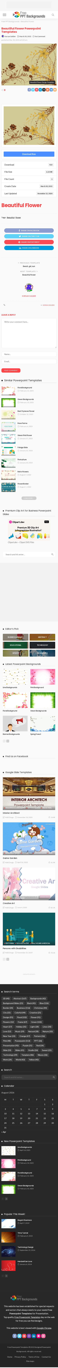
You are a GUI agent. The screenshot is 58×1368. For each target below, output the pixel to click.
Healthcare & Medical (40, 943)
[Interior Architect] (29, 793)
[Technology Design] (8, 1251)
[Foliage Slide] (8, 451)
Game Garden (10, 858)
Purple (27, 1045)
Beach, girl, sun (29, 266)
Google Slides (34, 808)
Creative (35, 1012)
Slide (7, 1050)
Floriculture (22, 459)
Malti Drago (9, 817)
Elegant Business (25, 1220)
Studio (33, 1050)
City (7, 1012)
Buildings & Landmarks (15, 808)
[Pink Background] (42, 677)
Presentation (11, 1045)
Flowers (8, 1022)
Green (36, 1022)
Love (7, 1031)
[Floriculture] (8, 463)
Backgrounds (38, 998)
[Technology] (42, 645)
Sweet (47, 1050)
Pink (7, 1041)
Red (40, 1045)
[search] (53, 15)
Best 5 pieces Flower (26, 411)
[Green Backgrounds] (8, 402)
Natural (33, 1031)
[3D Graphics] (42, 653)
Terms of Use (33, 1357)
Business (23, 1008)
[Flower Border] (8, 487)
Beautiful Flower (28, 275)
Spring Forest (35, 734)
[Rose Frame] (8, 426)
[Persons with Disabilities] (29, 929)
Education (27, 853)
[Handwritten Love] (8, 1265)
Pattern (39, 1036)
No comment (40, 36)
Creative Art (9, 903)
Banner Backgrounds (11, 734)
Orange (24, 1036)
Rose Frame (22, 423)
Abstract (20, 998)
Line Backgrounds (10, 687)
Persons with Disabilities (14, 948)
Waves (42, 1055)
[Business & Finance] (15, 637)
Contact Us (46, 1357)
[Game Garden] (29, 838)
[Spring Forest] (42, 723)
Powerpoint (22, 1041)
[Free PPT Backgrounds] (24, 1298)
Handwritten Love (25, 1261)
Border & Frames (13, 853)
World (20, 1059)
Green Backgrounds (26, 399)
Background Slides (13, 1003)
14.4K (53, 817)
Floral (22, 1017)
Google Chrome (44, 1328)
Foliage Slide (23, 447)
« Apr (3, 1132)
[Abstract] (42, 637)
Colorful (20, 1012)
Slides (19, 1050)
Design (8, 1017)
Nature (48, 1031)
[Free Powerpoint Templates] (29, 14)
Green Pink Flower (25, 435)
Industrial (47, 808)
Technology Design (26, 1247)
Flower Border (23, 484)
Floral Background (25, 387)
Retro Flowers (23, 471)
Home (9, 1357)
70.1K (53, 953)
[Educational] (15, 645)
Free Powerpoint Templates (27, 1317)
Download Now (29, 154)
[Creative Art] (29, 884)
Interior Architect (11, 813)
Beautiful (10, 217)
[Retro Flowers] (8, 475)
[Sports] (15, 653)
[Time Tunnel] (8, 1237)
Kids (50, 853)
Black (31, 1003)
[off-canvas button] (4, 15)
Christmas (40, 1008)
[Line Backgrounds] (15, 677)
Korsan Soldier (10, 36)
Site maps (30, 1361)
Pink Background (37, 687)
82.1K (53, 908)
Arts (8, 898)
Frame (22, 1022)
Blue (44, 1003)
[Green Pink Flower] (8, 439)
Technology (10, 1055)
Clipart (11, 542)
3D (6, 998)
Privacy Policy (20, 1357)
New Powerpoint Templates (19, 1141)
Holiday (21, 1026)
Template (27, 1055)
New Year (9, 1036)
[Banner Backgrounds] (15, 723)
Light (34, 1026)
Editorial (10, 943)
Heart (7, 1026)
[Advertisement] (29, 5)
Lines (47, 1026)
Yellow (34, 1059)
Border (8, 1008)
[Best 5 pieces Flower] (8, 414)
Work (7, 1059)
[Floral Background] (8, 391)
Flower (18, 217)
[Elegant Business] (8, 1223)
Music (19, 1031)
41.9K (53, 862)
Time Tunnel (23, 1233)
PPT (38, 1041)
